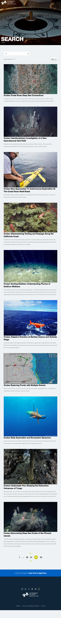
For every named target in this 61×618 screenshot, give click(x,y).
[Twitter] (22, 589)
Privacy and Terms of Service (31, 606)
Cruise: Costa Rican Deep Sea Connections (23, 95)
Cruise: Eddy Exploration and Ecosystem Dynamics (27, 438)
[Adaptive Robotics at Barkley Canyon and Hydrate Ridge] (30, 317)
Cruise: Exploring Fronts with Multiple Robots (24, 385)
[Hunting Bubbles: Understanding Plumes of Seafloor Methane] (30, 266)
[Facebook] (28, 589)
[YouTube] (32, 589)
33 (41, 557)
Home (3, 42)
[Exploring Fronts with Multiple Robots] (30, 368)
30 (27, 557)
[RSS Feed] (38, 589)
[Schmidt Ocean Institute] (8, 2)
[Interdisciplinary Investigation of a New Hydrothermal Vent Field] (30, 121)
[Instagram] (35, 589)
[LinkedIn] (25, 589)
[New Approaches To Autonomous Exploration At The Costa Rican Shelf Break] (30, 169)
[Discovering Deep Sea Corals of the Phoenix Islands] (30, 516)
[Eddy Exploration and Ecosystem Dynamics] (30, 416)
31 (31, 557)
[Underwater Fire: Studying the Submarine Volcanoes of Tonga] (30, 466)
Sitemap (18, 606)
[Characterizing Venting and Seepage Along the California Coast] (30, 217)
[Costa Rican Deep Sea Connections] (30, 79)
